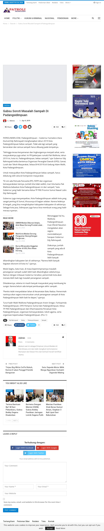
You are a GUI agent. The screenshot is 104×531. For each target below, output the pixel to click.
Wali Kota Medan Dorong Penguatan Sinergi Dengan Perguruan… (26, 236)
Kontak (51, 521)
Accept (50, 528)
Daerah (7, 105)
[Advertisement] (52, 44)
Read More (60, 528)
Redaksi (55, 2)
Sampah (44, 320)
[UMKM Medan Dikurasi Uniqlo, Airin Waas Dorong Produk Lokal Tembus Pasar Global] (8, 226)
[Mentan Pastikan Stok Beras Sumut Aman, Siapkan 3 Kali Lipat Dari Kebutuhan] (55, 395)
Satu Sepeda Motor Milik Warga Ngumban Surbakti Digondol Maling (52, 370)
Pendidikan (62, 18)
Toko (62, 2)
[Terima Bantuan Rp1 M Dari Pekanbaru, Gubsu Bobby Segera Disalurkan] (15, 395)
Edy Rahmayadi (13, 320)
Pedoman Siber (44, 2)
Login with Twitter (36, 453)
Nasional (49, 18)
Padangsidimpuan (33, 320)
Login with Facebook (24, 448)
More (67, 2)
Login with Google (49, 448)
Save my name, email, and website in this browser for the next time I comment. (32, 503)
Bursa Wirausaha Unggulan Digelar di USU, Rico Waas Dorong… (27, 248)
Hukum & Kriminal (33, 18)
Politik (16, 18)
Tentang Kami (31, 2)
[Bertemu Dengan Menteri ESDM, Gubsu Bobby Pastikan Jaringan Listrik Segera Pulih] (35, 395)
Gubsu (23, 320)
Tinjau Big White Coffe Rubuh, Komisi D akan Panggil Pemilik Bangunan (19, 370)
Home (7, 18)
